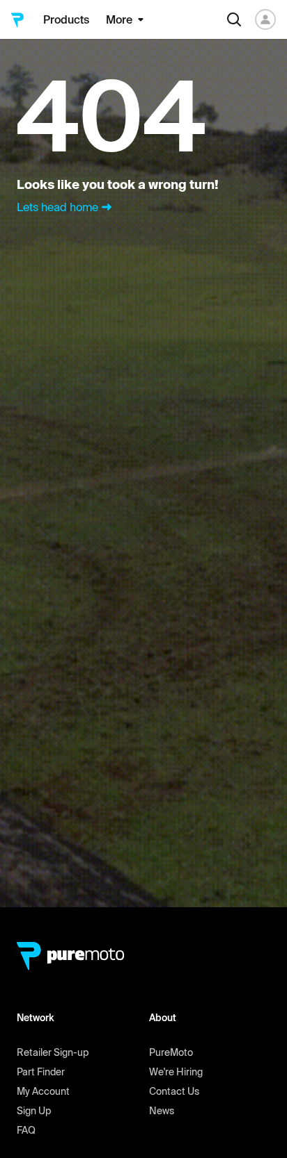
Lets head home (57, 207)
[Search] (234, 19)
